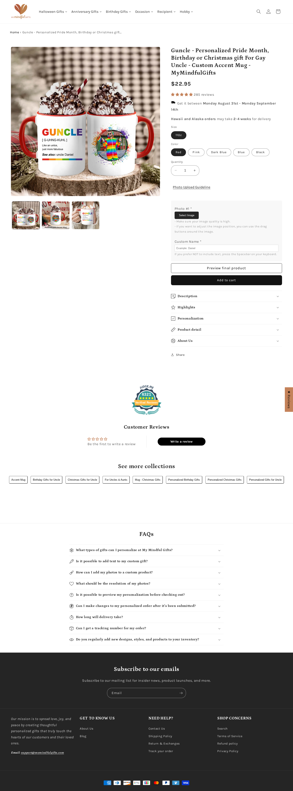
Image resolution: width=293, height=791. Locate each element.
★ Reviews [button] (289, 400)
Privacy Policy (227, 751)
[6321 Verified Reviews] (146, 415)
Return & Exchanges (164, 743)
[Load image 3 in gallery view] (85, 215)
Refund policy (227, 743)
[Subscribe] (181, 693)
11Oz (179, 135)
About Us (86, 728)
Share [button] (180, 354)
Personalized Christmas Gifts (225, 479)
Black (260, 152)
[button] (259, 11)
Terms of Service (230, 736)
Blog (83, 736)
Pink (196, 152)
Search (222, 728)
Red (178, 152)
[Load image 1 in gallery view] (26, 215)
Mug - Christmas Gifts (147, 479)
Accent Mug (18, 479)
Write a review (181, 441)
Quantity (177, 161)
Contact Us (156, 728)
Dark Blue (219, 152)
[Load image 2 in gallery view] (56, 215)
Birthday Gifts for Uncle (46, 479)
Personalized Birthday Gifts (184, 479)
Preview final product (226, 268)
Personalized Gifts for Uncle (265, 479)
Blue (241, 152)
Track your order (160, 751)
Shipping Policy (160, 736)
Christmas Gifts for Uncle (82, 479)
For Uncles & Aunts (116, 479)
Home (14, 32)
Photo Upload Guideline (191, 187)
